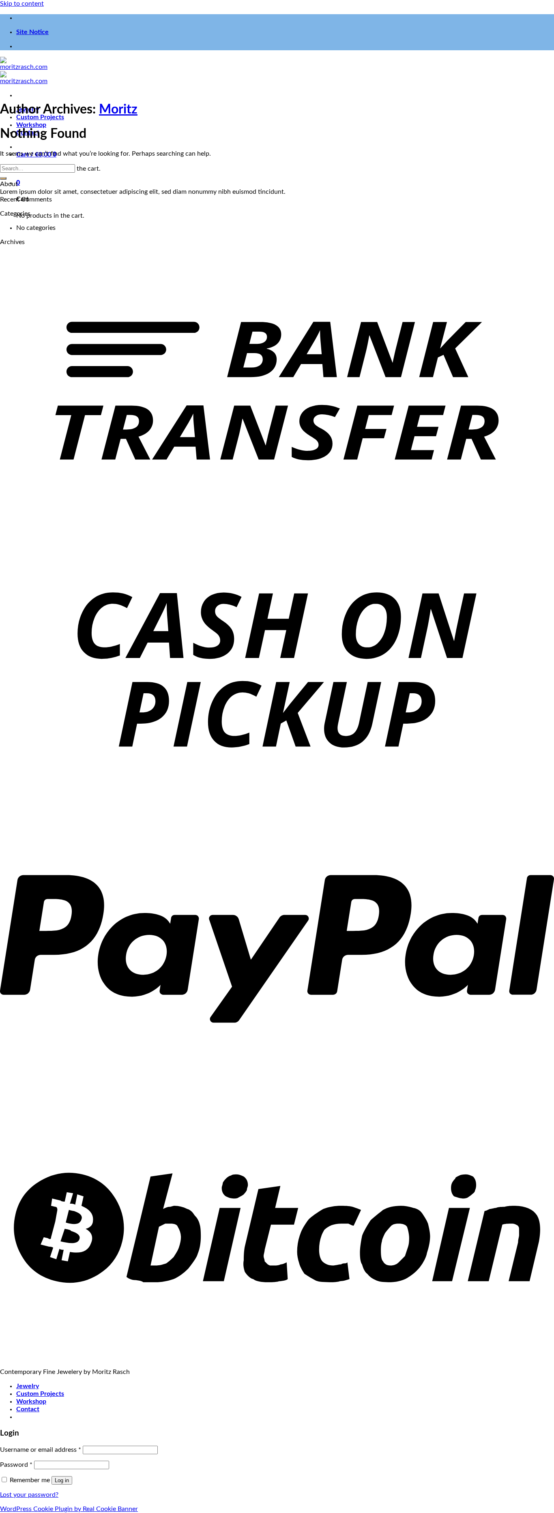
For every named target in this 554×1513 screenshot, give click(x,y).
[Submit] (3, 178)
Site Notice (32, 32)
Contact (27, 1409)
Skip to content (22, 3)
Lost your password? (29, 1495)
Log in (62, 1480)
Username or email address (40, 1450)
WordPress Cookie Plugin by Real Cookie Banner (69, 1509)
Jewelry (27, 1386)
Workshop (31, 125)
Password (16, 1465)
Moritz (118, 109)
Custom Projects (40, 1394)
